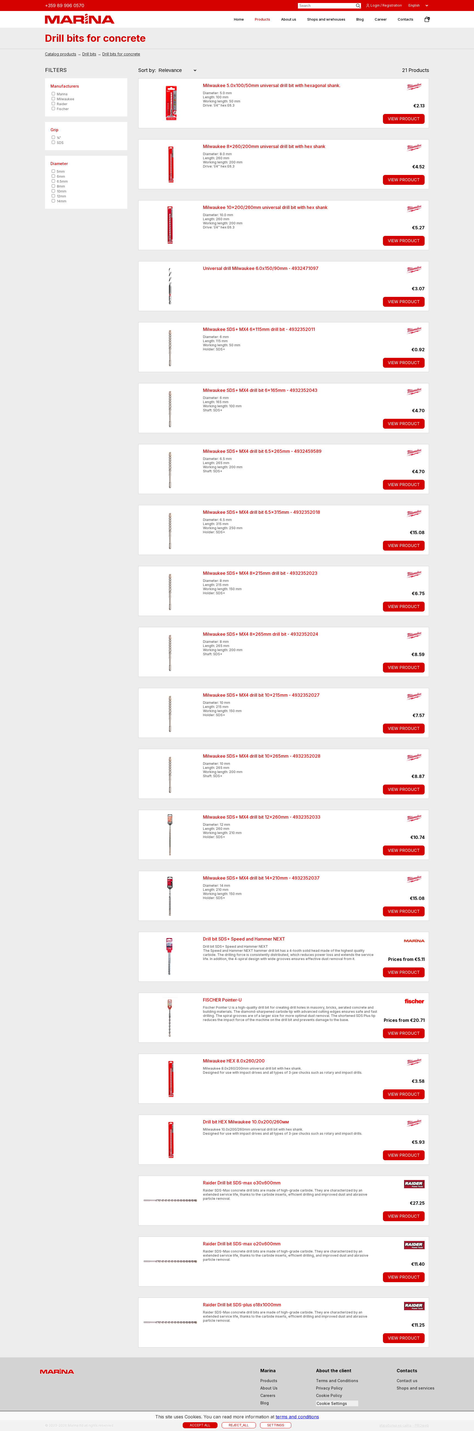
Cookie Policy (329, 1395)
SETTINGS (275, 1425)
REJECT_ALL (239, 1425)
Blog (264, 1403)
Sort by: (147, 70)
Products (268, 1380)
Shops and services (416, 1388)
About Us (269, 1388)
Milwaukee (65, 99)
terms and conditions (297, 1416)
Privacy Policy (329, 1388)
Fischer (62, 109)
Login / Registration (386, 5)
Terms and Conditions (337, 1380)
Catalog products (60, 54)
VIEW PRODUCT (404, 118)
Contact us (407, 1380)
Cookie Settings (332, 1403)
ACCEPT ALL (200, 1425)
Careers (267, 1395)
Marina (61, 94)
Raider (61, 104)
